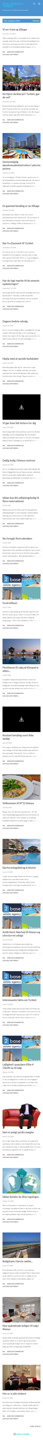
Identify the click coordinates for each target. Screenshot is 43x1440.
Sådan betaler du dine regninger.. (21, 1196)
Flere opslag (35, 1426)
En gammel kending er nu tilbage (21, 205)
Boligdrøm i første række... (18, 1261)
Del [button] (4, 52)
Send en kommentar (15, 52)
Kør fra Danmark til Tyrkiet (18, 243)
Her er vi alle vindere (14, 1393)
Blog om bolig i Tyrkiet (13, 5)
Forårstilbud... (10, 602)
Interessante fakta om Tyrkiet (19, 999)
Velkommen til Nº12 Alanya (18, 803)
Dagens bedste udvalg (15, 321)
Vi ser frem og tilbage (15, 29)
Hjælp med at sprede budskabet (21, 358)
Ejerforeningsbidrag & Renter (19, 867)
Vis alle (36, 21)
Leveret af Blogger (23, 1434)
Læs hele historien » (11, 54)
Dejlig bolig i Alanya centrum (19, 460)
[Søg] (34, 4)
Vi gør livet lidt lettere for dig (19, 423)
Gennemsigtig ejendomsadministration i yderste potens (21, 165)
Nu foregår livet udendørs (17, 538)
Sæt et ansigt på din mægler (18, 1132)
